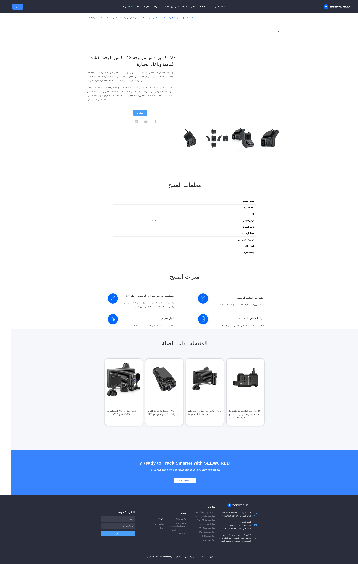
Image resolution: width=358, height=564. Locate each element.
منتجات (205, 6)
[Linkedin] (136, 121)
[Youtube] (146, 121)
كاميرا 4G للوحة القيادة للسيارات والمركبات (163, 17)
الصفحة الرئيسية (218, 6)
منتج (185, 17)
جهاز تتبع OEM (172, 6)
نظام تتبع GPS (189, 6)
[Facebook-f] (155, 121)
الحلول (159, 6)
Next (280, 89)
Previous (179, 89)
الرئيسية (191, 17)
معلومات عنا (144, 6)
